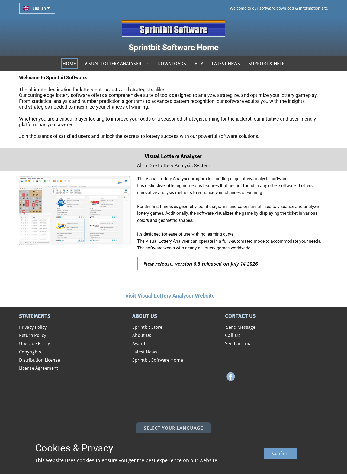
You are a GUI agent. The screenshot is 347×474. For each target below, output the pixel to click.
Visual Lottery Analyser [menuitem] (113, 64)
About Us (141, 335)
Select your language (173, 428)
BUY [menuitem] (199, 64)
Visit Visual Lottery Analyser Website (169, 295)
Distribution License (39, 360)
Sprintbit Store (147, 327)
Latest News (144, 352)
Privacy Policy (33, 327)
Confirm (280, 453)
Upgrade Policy (34, 343)
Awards (139, 343)
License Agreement (38, 368)
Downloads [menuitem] (172, 64)
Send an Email (239, 343)
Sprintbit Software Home (174, 47)
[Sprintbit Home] (173, 28)
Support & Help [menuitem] (267, 64)
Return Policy (32, 335)
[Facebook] (230, 376)
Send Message (240, 327)
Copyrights (30, 352)
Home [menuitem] (69, 64)
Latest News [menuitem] (226, 64)
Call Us (233, 335)
